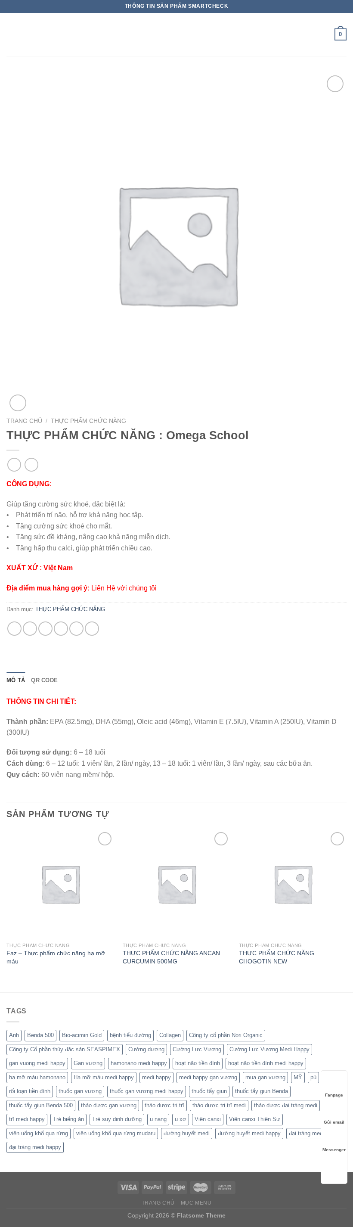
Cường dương (146, 1049)
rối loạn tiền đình (29, 1091)
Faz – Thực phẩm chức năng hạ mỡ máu (55, 957)
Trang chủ (24, 421)
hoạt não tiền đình (197, 1063)
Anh (14, 1035)
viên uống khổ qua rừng (38, 1133)
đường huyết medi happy (249, 1133)
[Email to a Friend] (61, 628)
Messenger (334, 1149)
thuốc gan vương (80, 1091)
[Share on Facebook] (30, 628)
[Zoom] (17, 403)
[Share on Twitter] (45, 628)
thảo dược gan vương (108, 1105)
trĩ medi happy (27, 1119)
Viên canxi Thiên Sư (254, 1119)
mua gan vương (265, 1077)
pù (313, 1077)
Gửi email (334, 1122)
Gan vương (88, 1063)
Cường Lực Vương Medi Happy (269, 1049)
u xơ (180, 1119)
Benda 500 (40, 1035)
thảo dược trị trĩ (164, 1105)
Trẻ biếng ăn (68, 1119)
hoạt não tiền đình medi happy (265, 1063)
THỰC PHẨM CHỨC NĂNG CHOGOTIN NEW (276, 957)
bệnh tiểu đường (130, 1035)
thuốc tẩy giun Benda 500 (41, 1105)
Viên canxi (208, 1119)
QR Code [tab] (44, 680)
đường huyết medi (187, 1133)
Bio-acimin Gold (82, 1035)
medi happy (156, 1077)
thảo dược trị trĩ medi (219, 1105)
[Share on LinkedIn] (92, 628)
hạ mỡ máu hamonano (37, 1077)
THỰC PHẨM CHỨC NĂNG (88, 421)
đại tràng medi (306, 1133)
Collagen (170, 1035)
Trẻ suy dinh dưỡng (117, 1119)
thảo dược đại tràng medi (285, 1105)
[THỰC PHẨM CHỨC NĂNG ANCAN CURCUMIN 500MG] (176, 884)
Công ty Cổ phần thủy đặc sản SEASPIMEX (64, 1049)
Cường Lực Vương (197, 1049)
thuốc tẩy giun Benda (261, 1091)
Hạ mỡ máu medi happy (104, 1077)
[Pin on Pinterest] (76, 628)
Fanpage (334, 1095)
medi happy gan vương (208, 1077)
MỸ (298, 1077)
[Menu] (11, 34)
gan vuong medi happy (37, 1063)
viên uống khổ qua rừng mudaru (115, 1133)
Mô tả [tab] (15, 680)
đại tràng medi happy (35, 1147)
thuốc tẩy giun (209, 1091)
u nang (158, 1119)
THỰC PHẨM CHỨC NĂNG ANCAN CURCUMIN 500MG (171, 957)
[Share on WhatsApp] (14, 628)
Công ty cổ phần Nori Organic (226, 1035)
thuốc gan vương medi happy (146, 1091)
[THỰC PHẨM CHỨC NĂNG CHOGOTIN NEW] (293, 884)
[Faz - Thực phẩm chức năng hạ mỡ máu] (60, 884)
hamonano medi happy (139, 1063)
